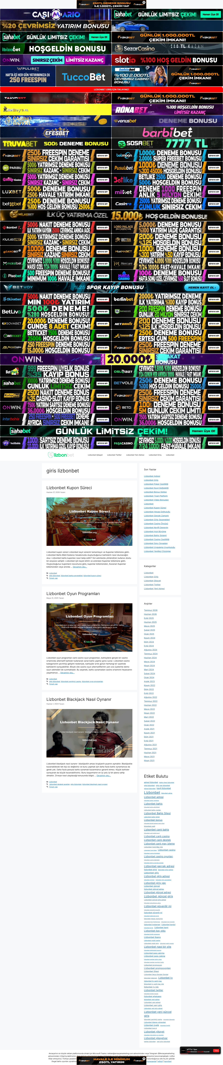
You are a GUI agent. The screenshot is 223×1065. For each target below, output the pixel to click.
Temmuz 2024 (150, 654)
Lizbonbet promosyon (153, 965)
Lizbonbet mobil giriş (151, 943)
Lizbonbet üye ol (150, 1028)
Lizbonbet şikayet (154, 1031)
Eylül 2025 (149, 618)
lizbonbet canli (149, 826)
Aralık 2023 (149, 681)
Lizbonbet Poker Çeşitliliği (156, 484)
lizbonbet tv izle (151, 987)
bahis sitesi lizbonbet (166, 782)
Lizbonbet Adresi (152, 476)
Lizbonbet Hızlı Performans (152, 922)
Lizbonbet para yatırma (154, 953)
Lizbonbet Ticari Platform (156, 496)
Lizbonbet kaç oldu (155, 930)
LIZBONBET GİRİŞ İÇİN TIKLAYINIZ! (111, 89)
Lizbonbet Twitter (114, 455)
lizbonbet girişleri (149, 880)
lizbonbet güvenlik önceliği (152, 910)
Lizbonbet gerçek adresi (159, 866)
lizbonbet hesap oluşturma (153, 919)
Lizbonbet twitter (153, 990)
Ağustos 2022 (150, 697)
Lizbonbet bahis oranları (152, 810)
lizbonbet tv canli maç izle (154, 984)
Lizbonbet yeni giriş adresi (153, 1008)
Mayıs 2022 (149, 709)
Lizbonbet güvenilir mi (157, 906)
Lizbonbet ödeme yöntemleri (155, 1022)
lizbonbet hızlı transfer (168, 922)
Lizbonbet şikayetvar (156, 1038)
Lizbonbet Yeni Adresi (135, 455)
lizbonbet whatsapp (152, 996)
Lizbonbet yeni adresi (152, 1002)
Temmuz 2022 (150, 701)
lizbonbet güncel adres (154, 889)
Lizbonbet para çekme (154, 956)
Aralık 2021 (149, 729)
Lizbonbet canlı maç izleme (159, 843)
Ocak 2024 (149, 677)
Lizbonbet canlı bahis (156, 829)
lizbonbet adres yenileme (151, 800)
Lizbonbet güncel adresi (157, 892)
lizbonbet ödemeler (169, 1019)
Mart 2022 (149, 717)
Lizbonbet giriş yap (155, 882)
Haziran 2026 (150, 614)
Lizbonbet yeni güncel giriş (157, 1014)
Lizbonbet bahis (153, 803)
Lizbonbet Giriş (155, 455)
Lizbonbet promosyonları (157, 968)
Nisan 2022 (149, 713)
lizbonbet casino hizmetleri (152, 853)
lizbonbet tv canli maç (153, 981)
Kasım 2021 (149, 733)
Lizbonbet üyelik (151, 1025)
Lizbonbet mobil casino (152, 940)
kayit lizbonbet (164, 788)
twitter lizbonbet (150, 1041)
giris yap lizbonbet (163, 785)
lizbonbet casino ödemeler (152, 860)
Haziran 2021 (150, 752)
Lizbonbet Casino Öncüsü (156, 523)
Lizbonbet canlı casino (157, 836)
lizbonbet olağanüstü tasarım (152, 950)
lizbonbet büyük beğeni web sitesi (154, 823)
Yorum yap (53, 578)
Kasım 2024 (149, 638)
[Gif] (111, 215)
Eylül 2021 (148, 741)
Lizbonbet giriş (151, 872)
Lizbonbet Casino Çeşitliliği (156, 539)
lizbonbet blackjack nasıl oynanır (94, 784)
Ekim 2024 (149, 642)
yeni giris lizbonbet (163, 1041)
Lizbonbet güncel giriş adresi (155, 900)
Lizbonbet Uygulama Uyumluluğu (159, 547)
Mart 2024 (149, 669)
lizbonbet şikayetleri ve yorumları (154, 1035)
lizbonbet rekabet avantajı (59, 784)
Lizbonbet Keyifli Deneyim (156, 527)
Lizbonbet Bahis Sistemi (155, 535)
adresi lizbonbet (151, 782)
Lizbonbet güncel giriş (158, 896)
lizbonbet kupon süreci (92, 576)
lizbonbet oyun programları (92, 681)
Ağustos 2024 (150, 650)
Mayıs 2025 (149, 626)
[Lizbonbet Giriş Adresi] (60, 455)
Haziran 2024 (150, 658)
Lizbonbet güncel (152, 886)
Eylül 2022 (149, 693)
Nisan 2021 (149, 760)
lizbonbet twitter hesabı (151, 994)
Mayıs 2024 (149, 662)
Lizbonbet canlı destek (157, 839)
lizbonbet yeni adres (151, 999)
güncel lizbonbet (150, 788)
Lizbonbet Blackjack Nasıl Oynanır (78, 699)
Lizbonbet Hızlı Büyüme (155, 531)
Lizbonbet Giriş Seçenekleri (157, 519)
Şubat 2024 (149, 673)
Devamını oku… (80, 567)
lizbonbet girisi (150, 870)
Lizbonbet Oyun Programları (73, 593)
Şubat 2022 (149, 721)
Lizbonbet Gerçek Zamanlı (156, 516)
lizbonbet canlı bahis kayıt (152, 833)
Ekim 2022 (149, 689)
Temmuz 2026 (150, 610)
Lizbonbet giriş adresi (157, 876)
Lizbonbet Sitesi (151, 971)
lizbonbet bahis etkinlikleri (152, 807)
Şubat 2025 (149, 630)
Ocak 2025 (149, 634)
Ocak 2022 (149, 725)
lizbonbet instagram (152, 924)
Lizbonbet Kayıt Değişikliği (156, 488)
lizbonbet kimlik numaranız (152, 934)
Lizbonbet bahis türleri (152, 817)
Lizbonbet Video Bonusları (156, 500)
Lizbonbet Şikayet (95, 455)
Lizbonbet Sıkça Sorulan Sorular (156, 974)
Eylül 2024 (149, 646)
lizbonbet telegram (150, 978)
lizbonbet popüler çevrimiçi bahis (154, 962)
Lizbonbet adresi (154, 796)
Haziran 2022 (150, 705)
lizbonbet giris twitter (165, 870)
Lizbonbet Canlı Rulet (150, 850)
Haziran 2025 (150, 622)
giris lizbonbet (54, 576)
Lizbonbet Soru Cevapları (156, 543)
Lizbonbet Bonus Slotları (155, 492)
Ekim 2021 (149, 737)
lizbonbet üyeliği (165, 1025)
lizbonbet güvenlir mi (153, 913)
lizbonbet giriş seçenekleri (163, 880)
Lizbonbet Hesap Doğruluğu (157, 512)
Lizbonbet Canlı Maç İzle (153, 847)
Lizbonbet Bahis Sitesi (157, 813)
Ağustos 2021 (150, 745)
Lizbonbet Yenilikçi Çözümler (157, 551)
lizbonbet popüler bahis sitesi (153, 959)
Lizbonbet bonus (153, 820)
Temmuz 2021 (150, 749)
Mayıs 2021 (149, 756)
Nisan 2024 (149, 665)
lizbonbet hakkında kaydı (151, 916)
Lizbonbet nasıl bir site (157, 946)
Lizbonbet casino (166, 850)
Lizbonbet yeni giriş (153, 1005)
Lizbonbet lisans (152, 937)
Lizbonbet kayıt (161, 927)
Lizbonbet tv (165, 977)
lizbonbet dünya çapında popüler (154, 863)
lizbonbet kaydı (148, 928)
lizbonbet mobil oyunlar (167, 943)
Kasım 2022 (149, 685)
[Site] (55, 155)
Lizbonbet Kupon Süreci (69, 487)
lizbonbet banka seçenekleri (72, 576)
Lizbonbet (170, 455)
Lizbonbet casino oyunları (158, 856)
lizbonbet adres (166, 793)
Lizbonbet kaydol (168, 924)
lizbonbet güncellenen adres (152, 903)
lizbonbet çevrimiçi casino (71, 681)
